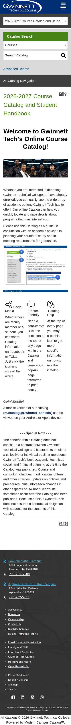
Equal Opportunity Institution (24, 642)
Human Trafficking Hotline (23, 633)
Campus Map (16, 619)
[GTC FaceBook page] (13, 697)
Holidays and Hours (19, 661)
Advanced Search (16, 69)
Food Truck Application (21, 652)
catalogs (11, 717)
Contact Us (14, 624)
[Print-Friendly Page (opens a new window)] (61, 94)
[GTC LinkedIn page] (22, 697)
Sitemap (13, 684)
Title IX (12, 689)
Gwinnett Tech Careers (21, 656)
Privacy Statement (18, 674)
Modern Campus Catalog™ (44, 722)
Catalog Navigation (22, 81)
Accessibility (15, 609)
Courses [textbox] (11, 45)
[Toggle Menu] (63, 3)
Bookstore (14, 614)
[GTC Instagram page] (42, 697)
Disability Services (18, 628)
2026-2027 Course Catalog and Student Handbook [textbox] (36, 21)
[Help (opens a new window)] (65, 94)
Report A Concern (18, 679)
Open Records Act (18, 666)
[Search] (63, 55)
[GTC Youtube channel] (32, 697)
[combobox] (35, 21)
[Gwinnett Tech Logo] (22, 7)
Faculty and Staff (18, 647)
